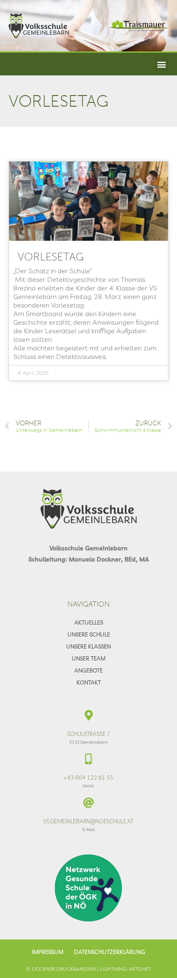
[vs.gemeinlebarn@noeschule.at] (88, 802)
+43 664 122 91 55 (88, 777)
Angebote (88, 670)
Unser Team (89, 658)
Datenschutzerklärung (109, 951)
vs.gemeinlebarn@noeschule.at (88, 821)
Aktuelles (88, 622)
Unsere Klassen (88, 646)
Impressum (48, 951)
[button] (161, 64)
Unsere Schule (88, 634)
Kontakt (88, 682)
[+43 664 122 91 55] (88, 759)
